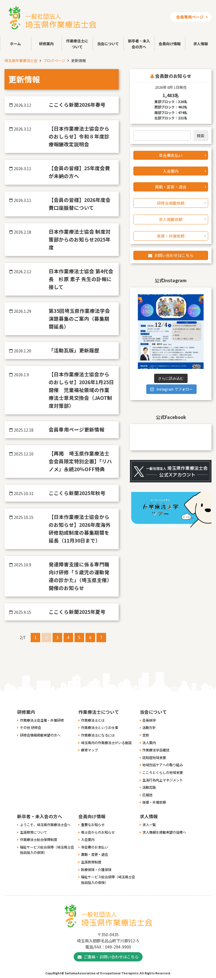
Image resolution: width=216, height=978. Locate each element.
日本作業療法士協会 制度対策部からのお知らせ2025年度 (80, 239)
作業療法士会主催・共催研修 (42, 720)
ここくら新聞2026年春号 (77, 104)
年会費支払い (171, 155)
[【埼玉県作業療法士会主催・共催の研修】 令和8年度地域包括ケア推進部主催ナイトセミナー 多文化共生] (170, 331)
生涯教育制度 (91, 862)
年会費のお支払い (94, 847)
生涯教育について (33, 832)
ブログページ (54, 60)
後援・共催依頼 (170, 236)
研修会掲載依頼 (170, 203)
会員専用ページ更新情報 (76, 429)
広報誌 (147, 794)
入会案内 (171, 171)
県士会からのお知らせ (98, 832)
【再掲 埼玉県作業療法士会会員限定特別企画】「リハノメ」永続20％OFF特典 (80, 461)
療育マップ (89, 750)
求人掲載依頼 (171, 219)
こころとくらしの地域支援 (162, 772)
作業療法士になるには (98, 735)
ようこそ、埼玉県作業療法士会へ (45, 824)
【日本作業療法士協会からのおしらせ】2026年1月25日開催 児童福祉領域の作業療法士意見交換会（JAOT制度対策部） (81, 390)
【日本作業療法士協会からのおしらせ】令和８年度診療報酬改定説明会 (79, 136)
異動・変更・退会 (170, 187)
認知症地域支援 (154, 757)
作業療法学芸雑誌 (155, 750)
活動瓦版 (149, 787)
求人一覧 (149, 824)
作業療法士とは (93, 720)
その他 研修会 (30, 727)
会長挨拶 (149, 720)
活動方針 (149, 727)
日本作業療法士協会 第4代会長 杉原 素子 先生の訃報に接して (81, 279)
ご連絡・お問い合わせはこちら (111, 956)
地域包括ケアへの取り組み (162, 764)
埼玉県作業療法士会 (20, 60)
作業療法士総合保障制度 (38, 839)
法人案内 (149, 742)
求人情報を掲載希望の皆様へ (164, 832)
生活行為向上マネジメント (162, 780)
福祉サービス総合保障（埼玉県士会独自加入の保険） (47, 850)
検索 (200, 135)
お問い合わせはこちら (174, 255)
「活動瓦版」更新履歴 (74, 350)
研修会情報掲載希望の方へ (40, 735)
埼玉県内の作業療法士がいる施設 (106, 742)
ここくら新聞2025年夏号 (77, 611)
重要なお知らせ (93, 824)
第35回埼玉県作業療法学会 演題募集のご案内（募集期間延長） (82, 318)
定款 (145, 735)
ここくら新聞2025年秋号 (77, 492)
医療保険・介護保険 (96, 869)
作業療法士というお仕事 (99, 727)
